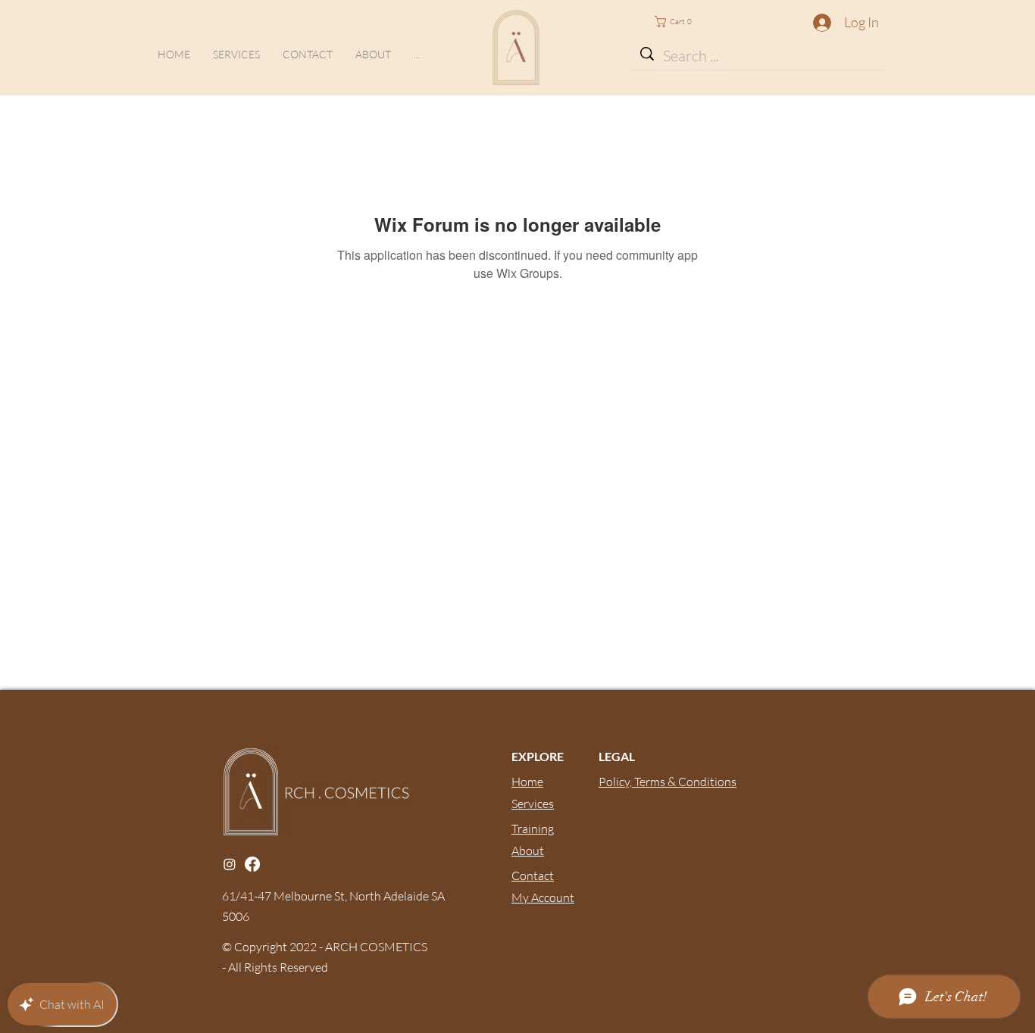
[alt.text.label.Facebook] (252, 864)
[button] (417, 54)
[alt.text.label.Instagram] (229, 864)
